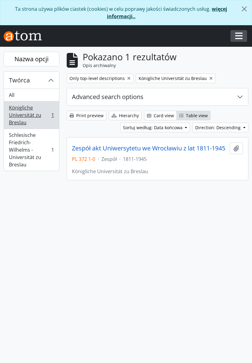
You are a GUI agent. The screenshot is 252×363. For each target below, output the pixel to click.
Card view (163, 115)
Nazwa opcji (31, 59)
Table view (196, 115)
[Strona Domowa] (25, 36)
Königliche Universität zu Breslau (31, 115)
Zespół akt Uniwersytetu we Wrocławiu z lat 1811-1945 (148, 148)
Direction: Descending (218, 127)
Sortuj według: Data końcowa (153, 127)
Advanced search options (108, 97)
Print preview (89, 115)
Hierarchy (128, 115)
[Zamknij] (244, 9)
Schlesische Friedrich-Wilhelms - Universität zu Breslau (31, 150)
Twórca (19, 80)
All (11, 95)
